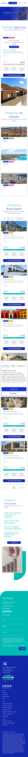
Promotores (5, 694)
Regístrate (13, 3)
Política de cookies (6, 709)
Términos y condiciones (7, 705)
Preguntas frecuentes (7, 721)
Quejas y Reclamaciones (7, 713)
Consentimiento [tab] (5, 365)
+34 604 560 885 (6, 672)
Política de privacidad (7, 707)
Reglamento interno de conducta (9, 711)
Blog (3, 698)
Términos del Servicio (11, 646)
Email (3, 620)
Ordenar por (19, 218)
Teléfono (4, 626)
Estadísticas (5, 725)
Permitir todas (14, 389)
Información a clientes (7, 703)
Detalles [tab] (13, 365)
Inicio (3, 690)
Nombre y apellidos (6, 614)
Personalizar (13, 393)
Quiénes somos (5, 696)
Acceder (21, 3)
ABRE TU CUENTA (14, 47)
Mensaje (4, 632)
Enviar (22, 649)
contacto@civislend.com (7, 606)
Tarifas (3, 719)
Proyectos (4, 692)
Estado (8, 218)
